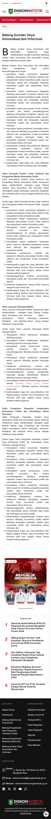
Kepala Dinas (8, 710)
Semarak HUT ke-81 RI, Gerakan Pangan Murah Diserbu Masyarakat (28, 687)
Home (4, 26)
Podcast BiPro (34, 720)
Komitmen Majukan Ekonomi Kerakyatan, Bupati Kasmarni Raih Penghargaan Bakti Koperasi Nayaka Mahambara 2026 (27, 672)
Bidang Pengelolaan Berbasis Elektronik (11, 740)
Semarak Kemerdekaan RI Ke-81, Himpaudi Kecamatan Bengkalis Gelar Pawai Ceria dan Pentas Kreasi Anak (28, 627)
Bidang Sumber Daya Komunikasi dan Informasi (12, 749)
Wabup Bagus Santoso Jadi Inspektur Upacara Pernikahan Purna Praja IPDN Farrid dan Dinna (27, 641)
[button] (4, 11)
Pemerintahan (26, 20)
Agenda (5, 3)
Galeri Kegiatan (35, 725)
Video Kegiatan (35, 730)
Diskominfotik (25, 813)
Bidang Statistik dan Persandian (11, 721)
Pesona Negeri (9, 20)
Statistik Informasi (36, 710)
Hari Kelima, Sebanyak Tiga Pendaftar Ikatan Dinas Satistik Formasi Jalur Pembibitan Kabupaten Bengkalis (27, 656)
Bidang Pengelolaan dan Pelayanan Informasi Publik (11, 731)
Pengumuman (16, 3)
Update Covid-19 (36, 715)
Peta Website (34, 745)
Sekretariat (7, 715)
